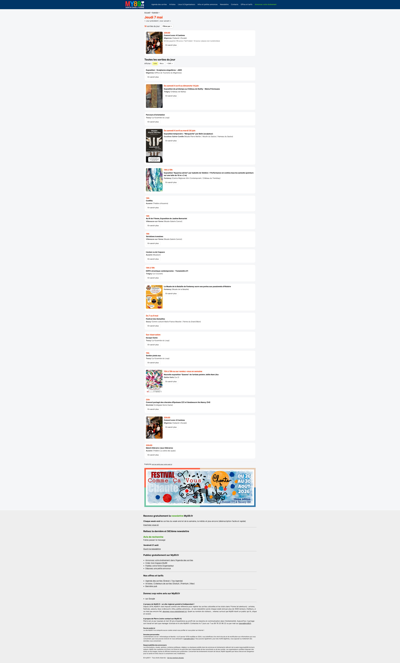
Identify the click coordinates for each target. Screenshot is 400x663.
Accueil (147, 13)
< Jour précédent (151, 21)
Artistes (172, 4)
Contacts (234, 4)
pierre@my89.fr (245, 623)
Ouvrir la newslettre (152, 549)
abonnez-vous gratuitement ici (175, 611)
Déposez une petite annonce (158, 568)
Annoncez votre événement (265, 4)
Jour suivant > (165, 21)
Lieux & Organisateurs (186, 4)
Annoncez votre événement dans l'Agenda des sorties (169, 560)
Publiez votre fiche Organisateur (159, 566)
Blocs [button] (162, 63)
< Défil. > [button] (170, 63)
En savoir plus (171, 45)
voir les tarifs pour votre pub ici (162, 464)
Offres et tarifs (246, 4)
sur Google (150, 599)
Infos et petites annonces (208, 4)
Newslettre (224, 4)
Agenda (155, 13)
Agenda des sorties (159, 4)
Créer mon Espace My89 (156, 563)
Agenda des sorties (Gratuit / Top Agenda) (164, 581)
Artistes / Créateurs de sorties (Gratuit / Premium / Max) (170, 583)
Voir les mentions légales (175, 658)
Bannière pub (151, 586)
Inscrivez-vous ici (151, 525)
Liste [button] (155, 63)
